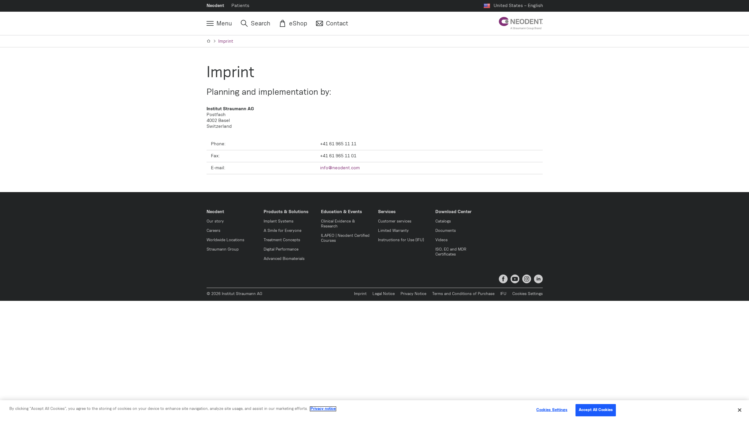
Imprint (225, 41)
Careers (213, 231)
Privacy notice (323, 409)
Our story (215, 221)
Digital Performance (281, 249)
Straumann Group (223, 249)
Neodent (215, 6)
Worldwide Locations (225, 240)
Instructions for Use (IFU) (401, 240)
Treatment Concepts (282, 240)
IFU (503, 294)
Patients (240, 6)
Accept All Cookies (596, 410)
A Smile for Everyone (282, 231)
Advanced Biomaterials (284, 259)
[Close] (739, 409)
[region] (374, 410)
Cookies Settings (527, 294)
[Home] (209, 41)
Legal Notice (383, 294)
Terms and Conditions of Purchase (463, 294)
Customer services (394, 221)
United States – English (518, 6)
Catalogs (443, 221)
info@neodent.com (340, 168)
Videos (441, 240)
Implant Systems (278, 221)
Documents (445, 231)
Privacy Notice (413, 294)
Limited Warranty (393, 231)
